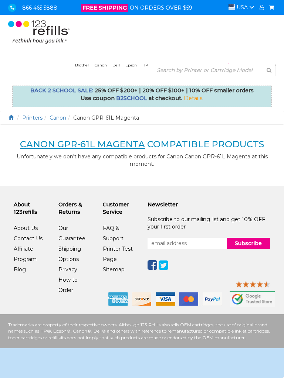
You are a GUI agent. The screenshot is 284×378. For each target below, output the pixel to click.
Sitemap (114, 269)
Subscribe (248, 243)
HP (145, 65)
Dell (116, 65)
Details (193, 98)
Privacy (67, 269)
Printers (32, 117)
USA (242, 7)
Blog (20, 269)
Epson (131, 65)
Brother (82, 65)
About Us (26, 228)
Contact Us (28, 238)
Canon (101, 65)
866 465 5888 (39, 7)
